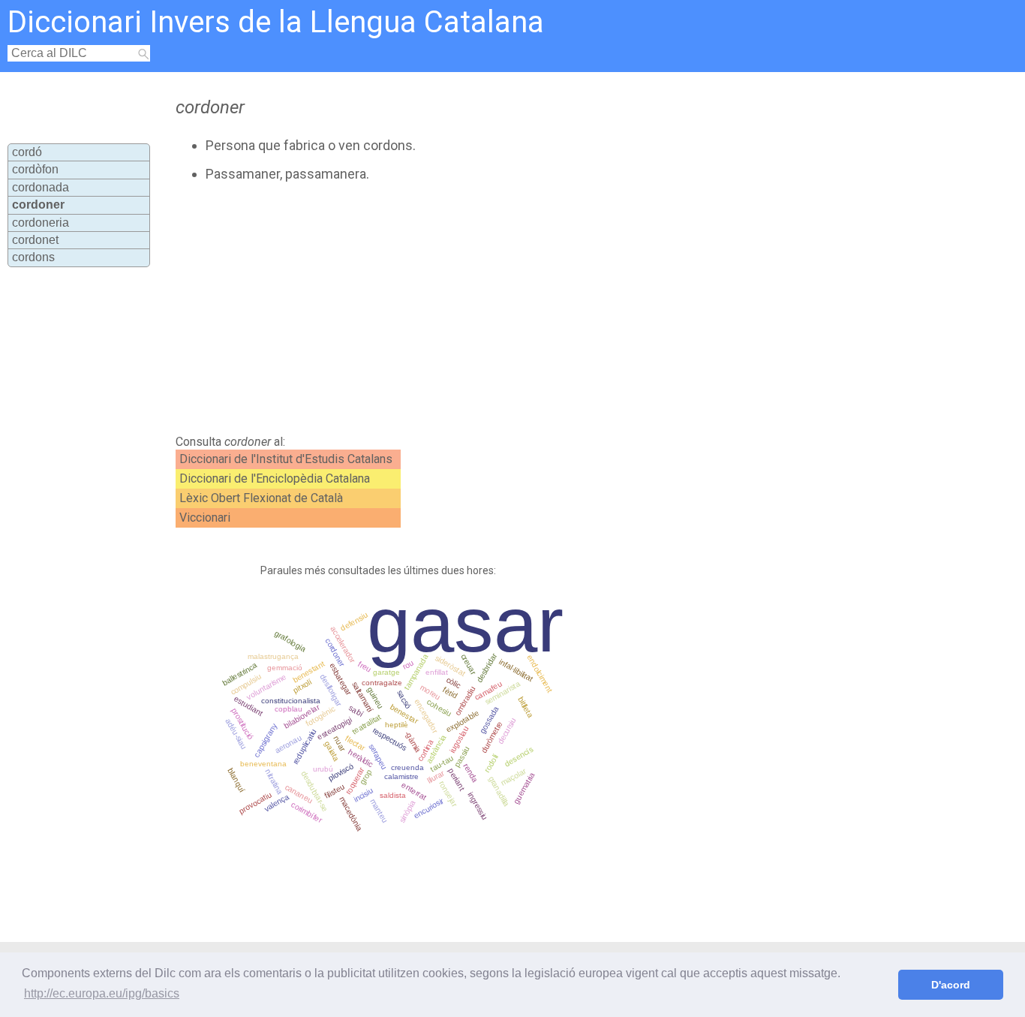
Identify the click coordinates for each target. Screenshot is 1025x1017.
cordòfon (35, 169)
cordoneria (40, 222)
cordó (27, 152)
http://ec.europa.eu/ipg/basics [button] (101, 993)
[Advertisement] (464, 308)
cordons (33, 257)
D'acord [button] (950, 985)
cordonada (40, 187)
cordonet (35, 239)
